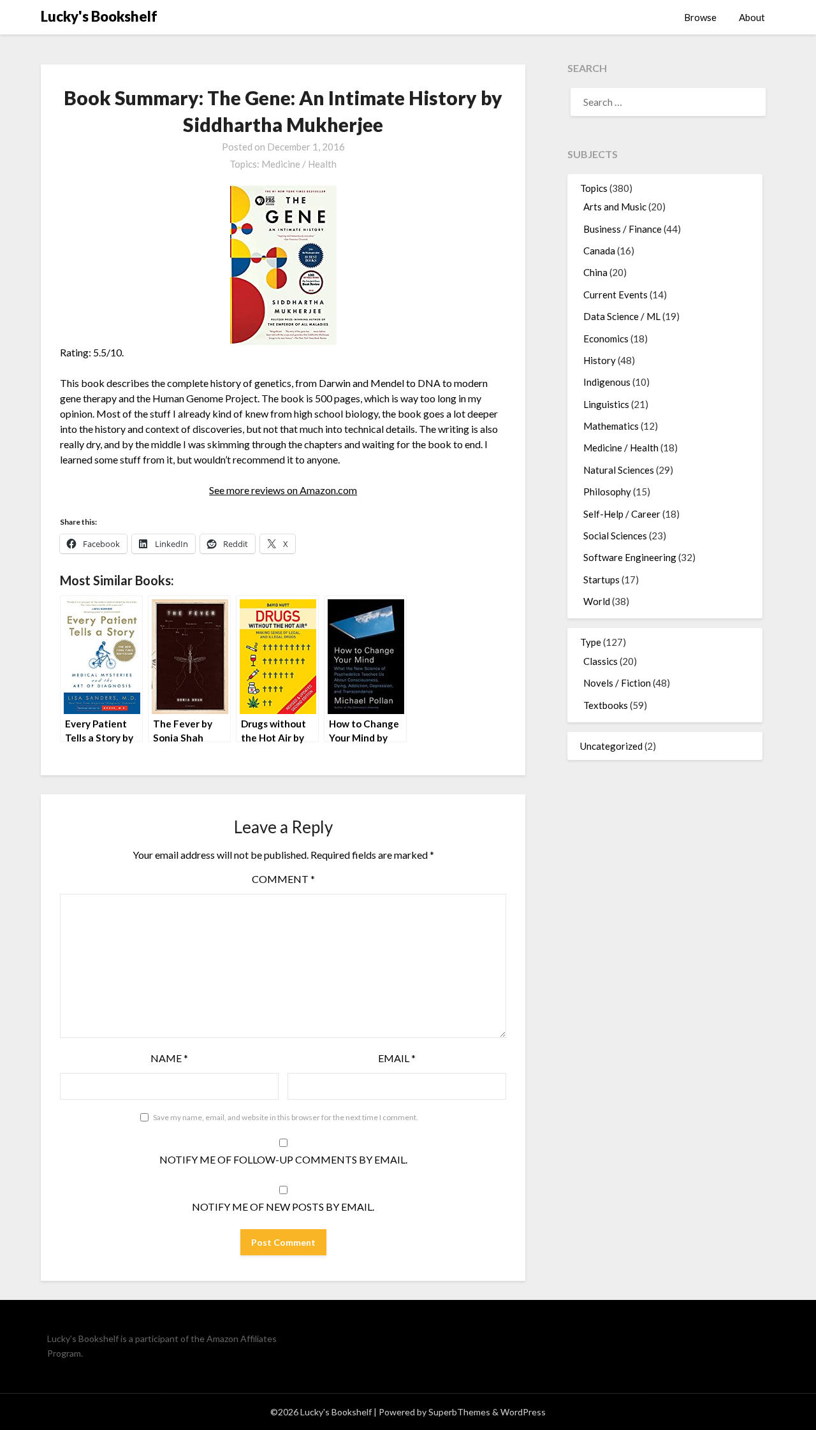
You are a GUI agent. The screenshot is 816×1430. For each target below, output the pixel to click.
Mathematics (611, 426)
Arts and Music (614, 206)
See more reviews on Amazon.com (283, 490)
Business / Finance (622, 229)
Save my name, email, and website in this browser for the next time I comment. (285, 1117)
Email (397, 1058)
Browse (700, 17)
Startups (601, 579)
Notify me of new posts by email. (283, 1206)
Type (590, 642)
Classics (600, 661)
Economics (606, 338)
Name (169, 1058)
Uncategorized (611, 746)
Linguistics (606, 404)
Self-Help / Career (621, 514)
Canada (599, 250)
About (752, 17)
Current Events (615, 294)
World (596, 601)
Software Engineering (629, 557)
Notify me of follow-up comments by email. (283, 1159)
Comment (283, 879)
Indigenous (606, 382)
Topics (594, 188)
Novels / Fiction (617, 683)
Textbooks (605, 705)
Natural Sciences (618, 470)
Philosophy (607, 491)
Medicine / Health (299, 164)
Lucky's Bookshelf (99, 16)
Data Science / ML (621, 316)
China (595, 272)
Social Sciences (615, 535)
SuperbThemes (459, 1411)
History (599, 360)
